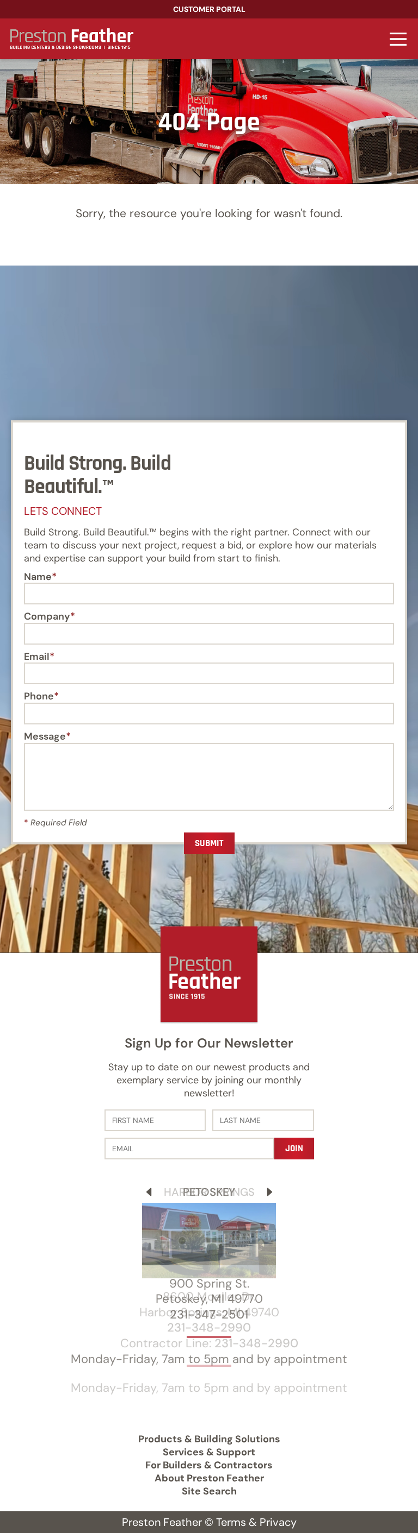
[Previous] (149, 1192)
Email (37, 657)
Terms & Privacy (256, 1522)
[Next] (269, 1192)
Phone (39, 697)
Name (38, 577)
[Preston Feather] (70, 38)
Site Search (209, 1491)
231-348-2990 (209, 1327)
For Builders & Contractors (209, 1465)
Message (45, 737)
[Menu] (398, 39)
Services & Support (209, 1452)
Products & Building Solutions (209, 1439)
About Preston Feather (209, 1478)
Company (47, 617)
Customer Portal (209, 9)
